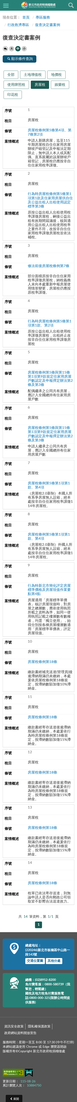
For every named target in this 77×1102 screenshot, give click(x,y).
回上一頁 (5, 48)
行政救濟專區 (18, 25)
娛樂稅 (60, 85)
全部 (11, 75)
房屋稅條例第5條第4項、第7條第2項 (49, 132)
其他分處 (54, 960)
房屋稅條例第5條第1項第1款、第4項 (49, 485)
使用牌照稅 (16, 85)
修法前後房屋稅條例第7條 (48, 266)
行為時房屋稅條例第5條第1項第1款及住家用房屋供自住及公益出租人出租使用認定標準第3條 (50, 200)
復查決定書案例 (47, 25)
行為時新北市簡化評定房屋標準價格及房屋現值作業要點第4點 (49, 590)
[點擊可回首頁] (38, 5)
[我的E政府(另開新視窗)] (29, 1073)
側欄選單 (6, 5)
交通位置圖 (35, 960)
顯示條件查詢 (22, 59)
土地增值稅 (33, 75)
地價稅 (56, 75)
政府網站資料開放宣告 (20, 1033)
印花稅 (12, 95)
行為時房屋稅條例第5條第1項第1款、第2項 (49, 323)
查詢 (71, 5)
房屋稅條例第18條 (42, 662)
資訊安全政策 (14, 1026)
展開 (16, 1099)
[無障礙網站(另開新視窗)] (14, 1073)
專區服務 (43, 17)
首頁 (25, 17)
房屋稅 (40, 85)
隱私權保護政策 (39, 1026)
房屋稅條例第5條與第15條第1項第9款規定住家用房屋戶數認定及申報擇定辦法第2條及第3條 (50, 379)
